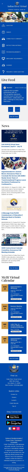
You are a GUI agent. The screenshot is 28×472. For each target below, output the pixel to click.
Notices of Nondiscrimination (13, 438)
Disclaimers (18, 440)
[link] (16, 9)
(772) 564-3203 (18, 385)
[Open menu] (2, 4)
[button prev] (10, 109)
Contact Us (14, 394)
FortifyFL (14, 400)
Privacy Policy (10, 440)
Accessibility (14, 442)
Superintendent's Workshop (16, 287)
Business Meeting (16, 306)
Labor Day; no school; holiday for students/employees (17, 325)
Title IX (14, 406)
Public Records (14, 403)
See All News (14, 268)
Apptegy (17, 470)
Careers (14, 397)
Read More (7, 101)
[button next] (17, 109)
